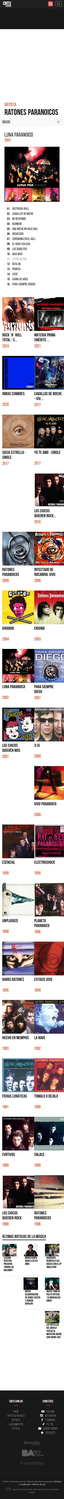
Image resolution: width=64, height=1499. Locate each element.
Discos (6, 122)
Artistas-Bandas (16, 1415)
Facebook (50, 1420)
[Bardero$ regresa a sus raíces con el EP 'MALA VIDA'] (52, 1250)
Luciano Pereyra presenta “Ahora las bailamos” (9, 1264)
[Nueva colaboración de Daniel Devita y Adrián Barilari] (31, 1283)
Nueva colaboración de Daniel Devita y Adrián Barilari (32, 1297)
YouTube (50, 1411)
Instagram (50, 1415)
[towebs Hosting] (32, 1443)
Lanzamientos (16, 1424)
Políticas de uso (38, 1484)
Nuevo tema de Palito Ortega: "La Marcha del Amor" (53, 1296)
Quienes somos (50, 1428)
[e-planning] (32, 1463)
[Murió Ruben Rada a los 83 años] (31, 1250)
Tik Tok (50, 1424)
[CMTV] (7, 3)
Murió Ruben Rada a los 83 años (31, 1261)
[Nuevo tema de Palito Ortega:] (52, 1283)
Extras (16, 1428)
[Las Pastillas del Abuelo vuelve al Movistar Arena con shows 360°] (52, 1317)
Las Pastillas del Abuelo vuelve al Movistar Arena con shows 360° (53, 1331)
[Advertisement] (32, 63)
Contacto (50, 1432)
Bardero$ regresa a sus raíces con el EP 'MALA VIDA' (53, 1262)
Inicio (16, 1411)
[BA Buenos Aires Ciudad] (32, 1453)
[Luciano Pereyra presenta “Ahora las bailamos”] (9, 1250)
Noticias (16, 1420)
